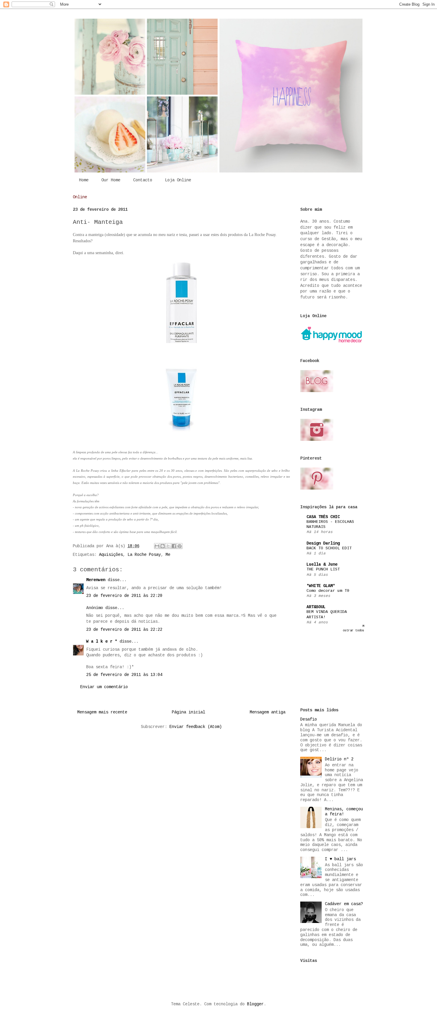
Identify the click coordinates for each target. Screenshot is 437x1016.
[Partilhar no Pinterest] (180, 546)
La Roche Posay (144, 554)
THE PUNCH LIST (323, 569)
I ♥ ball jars (340, 859)
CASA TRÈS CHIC (323, 517)
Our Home (110, 180)
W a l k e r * (101, 641)
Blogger (255, 1004)
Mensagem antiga (267, 712)
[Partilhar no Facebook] (174, 546)
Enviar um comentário (104, 687)
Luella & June (321, 564)
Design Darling (323, 543)
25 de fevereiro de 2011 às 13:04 (124, 674)
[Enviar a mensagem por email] (157, 546)
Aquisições (111, 554)
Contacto (142, 180)
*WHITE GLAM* (320, 586)
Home (84, 180)
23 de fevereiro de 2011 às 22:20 (124, 595)
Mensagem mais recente (102, 712)
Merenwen (95, 580)
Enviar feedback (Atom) (195, 726)
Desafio (308, 719)
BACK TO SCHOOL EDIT (329, 548)
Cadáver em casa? (344, 904)
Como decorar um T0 (327, 591)
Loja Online (178, 180)
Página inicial (188, 712)
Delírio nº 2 (339, 759)
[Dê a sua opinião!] (163, 546)
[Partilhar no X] (168, 546)
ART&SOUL (316, 607)
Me (168, 554)
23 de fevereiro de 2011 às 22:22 (124, 629)
